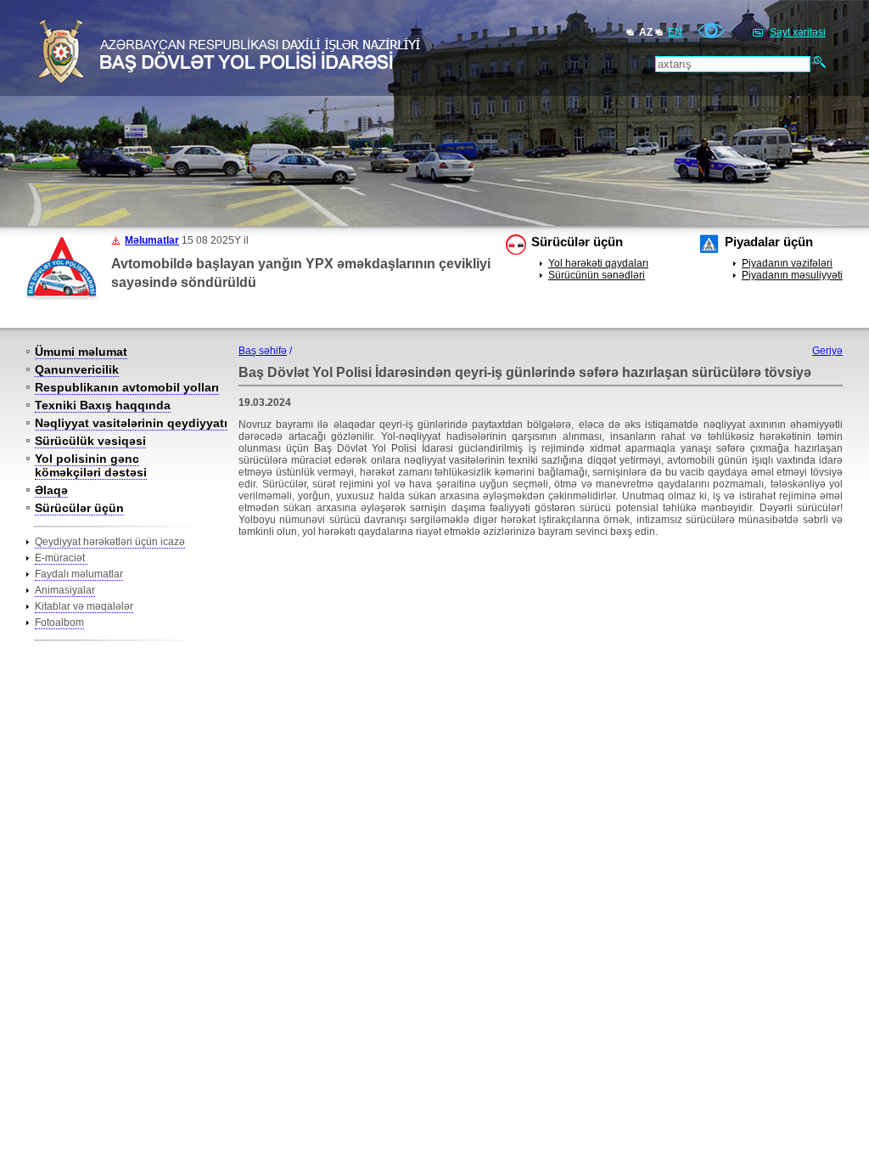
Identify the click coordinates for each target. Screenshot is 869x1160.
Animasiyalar (65, 590)
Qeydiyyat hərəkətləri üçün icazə (110, 542)
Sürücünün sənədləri (596, 275)
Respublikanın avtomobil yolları (127, 387)
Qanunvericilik (77, 369)
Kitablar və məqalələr (84, 606)
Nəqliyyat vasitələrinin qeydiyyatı (131, 423)
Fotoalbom (59, 622)
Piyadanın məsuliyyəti (792, 275)
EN (675, 32)
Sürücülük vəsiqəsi (90, 441)
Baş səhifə (262, 351)
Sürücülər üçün (79, 508)
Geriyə (827, 351)
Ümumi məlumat (81, 351)
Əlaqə (51, 490)
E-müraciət (61, 558)
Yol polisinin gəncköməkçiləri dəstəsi (91, 465)
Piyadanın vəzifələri (787, 263)
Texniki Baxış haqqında (103, 405)
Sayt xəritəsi (798, 32)
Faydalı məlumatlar (79, 574)
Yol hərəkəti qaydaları (598, 263)
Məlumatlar (152, 240)
